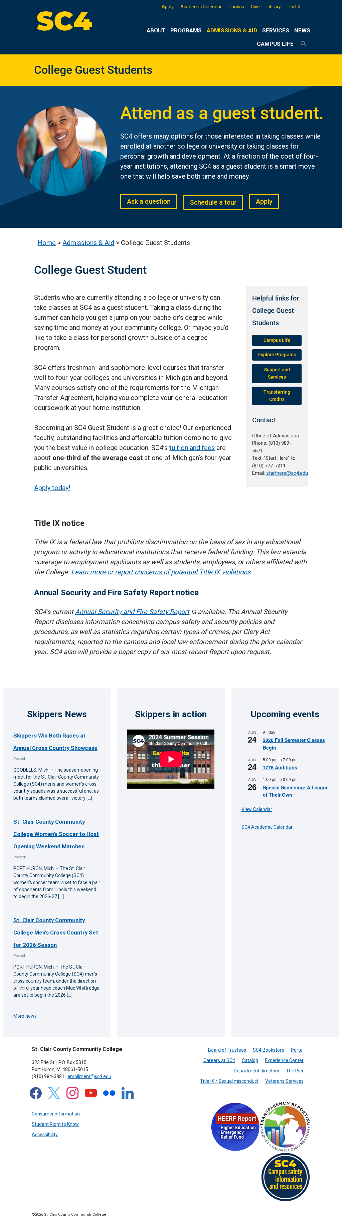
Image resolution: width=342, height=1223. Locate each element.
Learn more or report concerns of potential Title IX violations (160, 572)
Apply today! (52, 488)
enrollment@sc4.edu (89, 1076)
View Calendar (256, 809)
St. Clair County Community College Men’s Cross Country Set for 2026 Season (55, 933)
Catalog (250, 1060)
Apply (168, 6)
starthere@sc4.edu (287, 473)
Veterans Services (284, 1081)
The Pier (295, 1070)
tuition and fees (192, 448)
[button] (303, 44)
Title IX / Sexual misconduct (229, 1081)
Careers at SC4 (219, 1060)
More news (25, 1016)
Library (274, 6)
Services (275, 30)
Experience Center (284, 1060)
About (156, 30)
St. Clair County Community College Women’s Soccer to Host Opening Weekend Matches (56, 834)
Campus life (275, 43)
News (302, 30)
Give (255, 6)
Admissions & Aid (232, 30)
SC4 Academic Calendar (267, 827)
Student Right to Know (55, 1124)
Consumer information (56, 1113)
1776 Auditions (280, 767)
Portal (294, 6)
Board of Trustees (227, 1050)
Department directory (256, 1070)
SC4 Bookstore (268, 1050)
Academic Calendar (201, 6)
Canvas (236, 6)
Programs (186, 30)
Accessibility (45, 1134)
